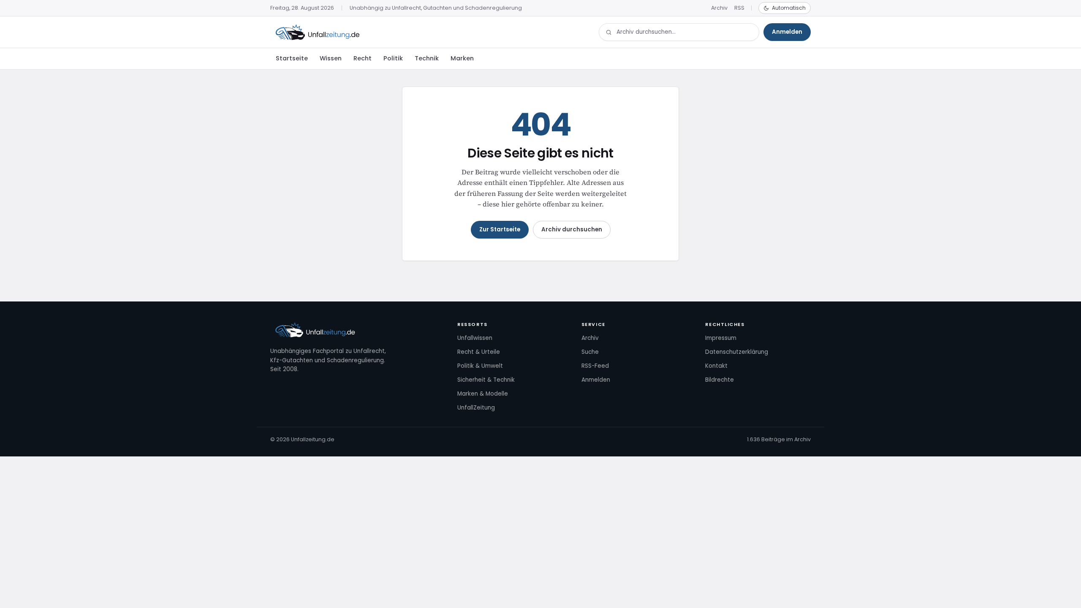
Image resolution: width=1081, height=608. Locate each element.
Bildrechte (719, 380)
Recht (362, 58)
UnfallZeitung (476, 408)
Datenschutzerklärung (736, 352)
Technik (427, 58)
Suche (590, 352)
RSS (739, 7)
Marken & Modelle (482, 394)
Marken (462, 58)
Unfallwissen (474, 338)
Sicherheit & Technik (486, 380)
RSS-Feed (595, 366)
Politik (393, 58)
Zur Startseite (499, 229)
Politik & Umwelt (480, 366)
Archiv (719, 7)
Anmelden (787, 32)
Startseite (292, 58)
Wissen (331, 58)
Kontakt (716, 366)
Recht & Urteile (478, 352)
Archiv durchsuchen (571, 229)
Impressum (720, 338)
